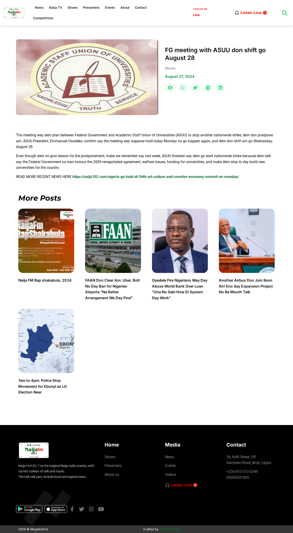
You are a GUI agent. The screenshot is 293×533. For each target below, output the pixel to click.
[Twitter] (81, 509)
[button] (170, 88)
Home (112, 445)
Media (172, 445)
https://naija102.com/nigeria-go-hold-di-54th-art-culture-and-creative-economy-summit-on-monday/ (155, 177)
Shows (73, 7)
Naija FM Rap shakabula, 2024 (45, 280)
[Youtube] (100, 509)
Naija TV (55, 7)
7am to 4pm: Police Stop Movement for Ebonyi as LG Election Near (42, 386)
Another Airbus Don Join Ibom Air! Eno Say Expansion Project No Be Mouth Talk (246, 286)
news (170, 68)
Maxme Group (169, 529)
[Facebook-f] (72, 509)
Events (110, 7)
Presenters (91, 7)
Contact (141, 7)
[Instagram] (91, 509)
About (125, 7)
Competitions (43, 18)
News (39, 7)
